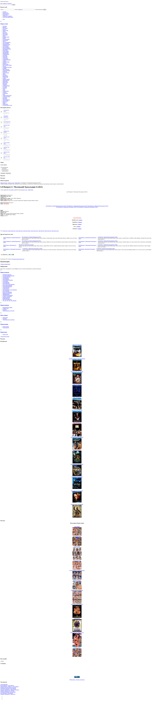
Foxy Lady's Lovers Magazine (8, 284)
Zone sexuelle (5, 100)
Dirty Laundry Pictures (7, 65)
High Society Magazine (7, 293)
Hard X (4, 41)
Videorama (5, 84)
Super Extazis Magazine (7, 285)
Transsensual (5, 93)
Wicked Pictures (6, 80)
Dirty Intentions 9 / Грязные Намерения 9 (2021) (31, 237)
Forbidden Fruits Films (7, 67)
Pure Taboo (5, 98)
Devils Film (5, 56)
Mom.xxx (5, 101)
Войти (45, 9)
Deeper (4, 31)
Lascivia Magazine (4, 684)
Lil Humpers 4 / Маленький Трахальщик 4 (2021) (108, 240)
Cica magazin (5, 281)
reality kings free (48, 230)
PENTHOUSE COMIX (7, 307)
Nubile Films (5, 104)
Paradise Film (5, 75)
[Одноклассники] (12, 254)
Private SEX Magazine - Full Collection (8, 692)
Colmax (4, 78)
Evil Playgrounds (6, 39)
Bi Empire (5, 26)
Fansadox (5, 309)
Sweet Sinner (5, 40)
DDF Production (6, 69)
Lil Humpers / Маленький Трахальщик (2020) (106, 248)
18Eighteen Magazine (7, 274)
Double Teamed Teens (7, 95)
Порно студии (4, 23)
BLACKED (5, 28)
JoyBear (4, 60)
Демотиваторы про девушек (8, 319)
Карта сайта (5, 14)
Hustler (4, 38)
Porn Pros (5, 74)
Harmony (4, 62)
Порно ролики (4, 324)
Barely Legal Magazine (7, 291)
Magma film (5, 81)
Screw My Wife (6, 72)
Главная (4, 11)
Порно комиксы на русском (8, 310)
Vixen (4, 90)
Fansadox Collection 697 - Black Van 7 (7, 694)
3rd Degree (5, 55)
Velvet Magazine (6, 282)
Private (4, 35)
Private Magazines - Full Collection (7, 685)
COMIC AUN (5, 308)
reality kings (5, 230)
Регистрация (5, 12)
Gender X (5, 92)
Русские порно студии (7, 105)
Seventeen (5, 87)
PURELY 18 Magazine (7, 296)
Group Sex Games (6, 96)
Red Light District (6, 47)
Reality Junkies (6, 51)
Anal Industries (6, 52)
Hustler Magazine (6, 298)
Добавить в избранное (7, 16)
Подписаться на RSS (4, 336)
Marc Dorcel (5, 33)
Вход (1, 3)
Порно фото (5, 317)
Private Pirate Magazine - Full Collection (8, 688)
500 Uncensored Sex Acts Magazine (10, 289)
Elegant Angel (5, 64)
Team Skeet (5, 57)
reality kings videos (26, 230)
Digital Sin (5, 71)
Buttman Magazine (6, 297)
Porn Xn (4, 66)
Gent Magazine (6, 277)
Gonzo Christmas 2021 (7, 121)
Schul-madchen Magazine (8, 280)
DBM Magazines (6, 294)
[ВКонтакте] (9, 254)
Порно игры (3, 332)
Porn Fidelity (5, 49)
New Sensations (6, 43)
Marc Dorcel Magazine (7, 299)
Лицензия (9, 3)
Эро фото (5, 318)
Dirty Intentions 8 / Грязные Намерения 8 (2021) (31, 240)
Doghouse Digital (6, 85)
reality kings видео (55, 230)
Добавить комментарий (5, 264)
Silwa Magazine (6, 278)
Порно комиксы (4, 305)
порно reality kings (11, 230)
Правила (5, 3)
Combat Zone (5, 58)
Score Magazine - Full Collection (6, 693)
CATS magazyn (6, 288)
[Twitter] (10, 254)
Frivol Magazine (6, 290)
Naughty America (6, 79)
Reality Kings (5, 82)
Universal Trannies (6, 70)
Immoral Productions (7, 48)
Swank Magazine (6, 287)
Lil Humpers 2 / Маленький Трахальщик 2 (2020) (32, 248)
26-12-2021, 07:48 (12, 189)
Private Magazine (6, 283)
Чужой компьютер (39, 9)
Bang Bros (5, 83)
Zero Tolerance (6, 46)
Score (4, 94)
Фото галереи (4, 315)
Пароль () (18, 9)
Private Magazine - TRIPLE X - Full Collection (9, 686)
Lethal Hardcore (6, 54)
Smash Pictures (6, 45)
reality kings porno (34, 230)
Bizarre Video (5, 30)
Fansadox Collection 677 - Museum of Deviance (9, 689)
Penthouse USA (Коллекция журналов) (8, 687)
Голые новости (6, 327)
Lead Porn (5, 97)
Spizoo (4, 103)
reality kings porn (19, 230)
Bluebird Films (6, 53)
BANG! (4, 29)
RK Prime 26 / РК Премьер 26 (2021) (26, 244)
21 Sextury (5, 86)
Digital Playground (6, 44)
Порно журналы (4, 272)
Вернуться (22, 259)
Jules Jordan (5, 34)
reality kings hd (41, 230)
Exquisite (4, 68)
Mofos (4, 73)
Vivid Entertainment (7, 59)
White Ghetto (5, 77)
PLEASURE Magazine (7, 286)
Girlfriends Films (6, 61)
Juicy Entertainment (6, 42)
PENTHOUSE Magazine (8, 295)
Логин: (1, 9)
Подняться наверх (16, 259)
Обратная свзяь (6, 13)
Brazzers (4, 27)
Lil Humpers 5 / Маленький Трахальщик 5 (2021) (107, 237)
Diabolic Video (6, 91)
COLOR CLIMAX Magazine (8, 275)
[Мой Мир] (13, 254)
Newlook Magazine (6, 276)
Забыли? (20, 9)
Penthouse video (6, 36)
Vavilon (5, 189)
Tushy (4, 88)
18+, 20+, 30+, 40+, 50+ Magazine (9, 300)
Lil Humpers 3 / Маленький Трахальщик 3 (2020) (107, 244)
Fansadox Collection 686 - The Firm (7, 690)
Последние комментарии (8, 17)
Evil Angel (5, 32)
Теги (4, 19)
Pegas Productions (6, 99)
